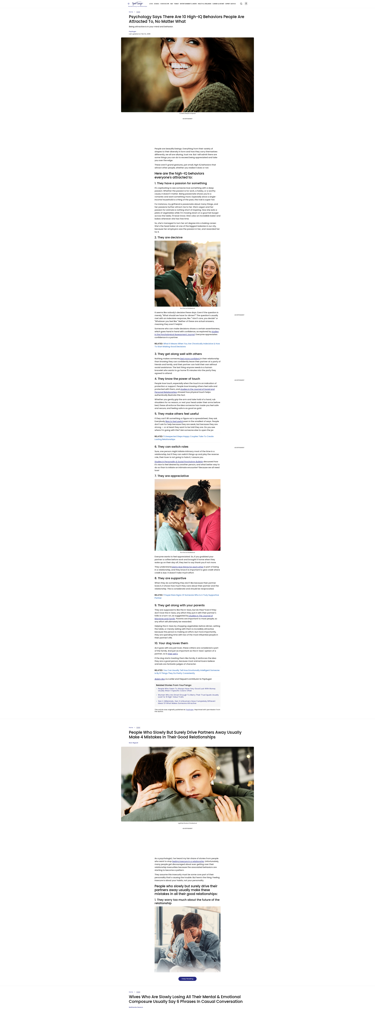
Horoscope (164, 4)
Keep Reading (187, 979)
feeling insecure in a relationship (188, 861)
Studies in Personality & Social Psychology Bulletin (179, 461)
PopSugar (132, 31)
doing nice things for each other (187, 566)
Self (171, 4)
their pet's (173, 653)
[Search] (240, 3)
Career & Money (218, 4)
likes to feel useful (174, 421)
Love (151, 4)
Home (131, 12)
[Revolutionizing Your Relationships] (137, 4)
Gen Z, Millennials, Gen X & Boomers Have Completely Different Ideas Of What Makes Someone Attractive (186, 702)
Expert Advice (230, 4)
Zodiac (156, 4)
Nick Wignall (133, 743)
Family (176, 4)
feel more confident (190, 358)
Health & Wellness (204, 4)
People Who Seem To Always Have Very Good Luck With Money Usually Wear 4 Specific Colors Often (187, 690)
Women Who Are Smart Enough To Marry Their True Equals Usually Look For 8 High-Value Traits (188, 696)
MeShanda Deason (136, 1007)
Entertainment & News (188, 4)
